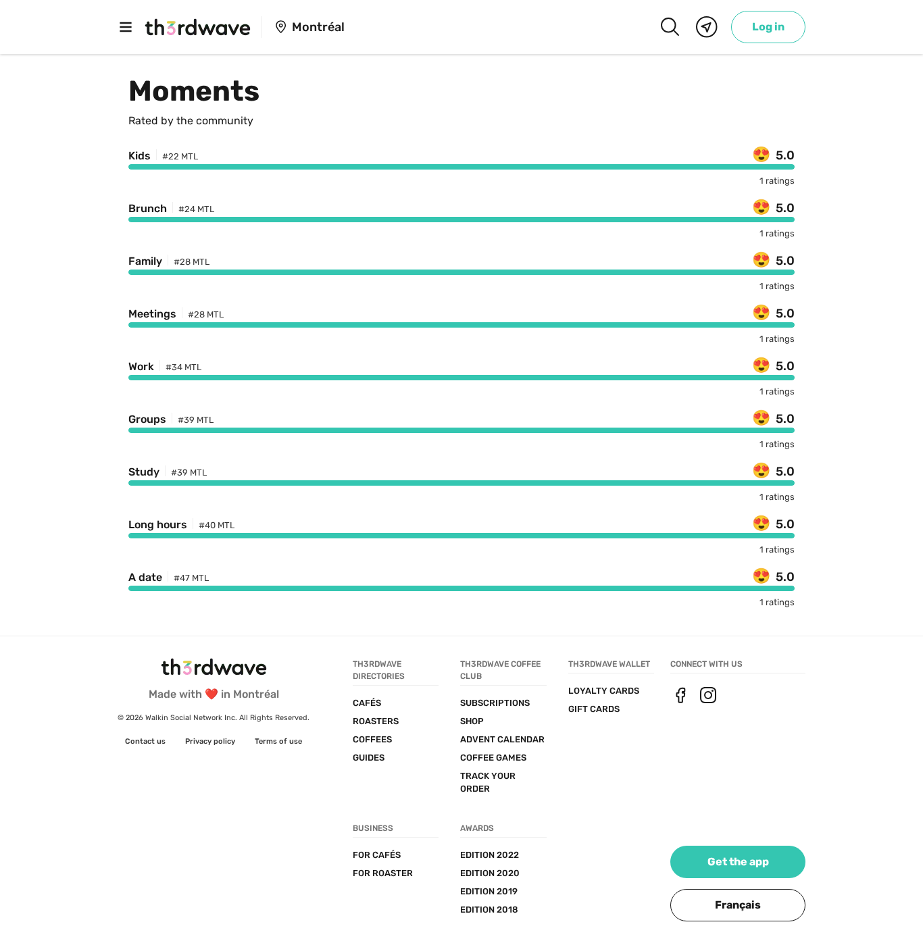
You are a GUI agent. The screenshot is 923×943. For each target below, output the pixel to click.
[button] (737, 905)
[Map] (706, 27)
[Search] (669, 27)
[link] (768, 27)
